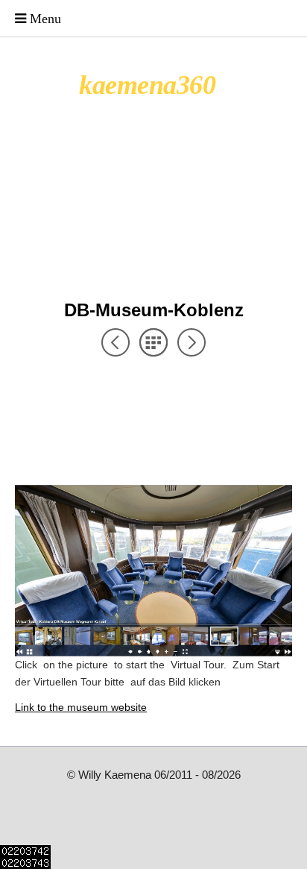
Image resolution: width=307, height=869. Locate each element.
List (153, 342)
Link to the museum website (81, 707)
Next (191, 342)
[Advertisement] (134, 384)
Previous (115, 342)
